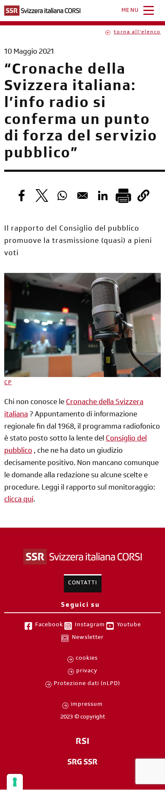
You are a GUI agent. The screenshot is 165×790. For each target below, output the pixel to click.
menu (130, 11)
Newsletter (88, 638)
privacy (86, 671)
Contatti (82, 583)
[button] (143, 195)
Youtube (129, 625)
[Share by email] (82, 195)
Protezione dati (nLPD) (87, 684)
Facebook (49, 625)
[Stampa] (123, 195)
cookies (87, 659)
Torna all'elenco (137, 32)
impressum (87, 705)
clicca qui (18, 500)
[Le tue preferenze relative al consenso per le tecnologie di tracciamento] (15, 782)
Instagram (90, 625)
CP (8, 383)
